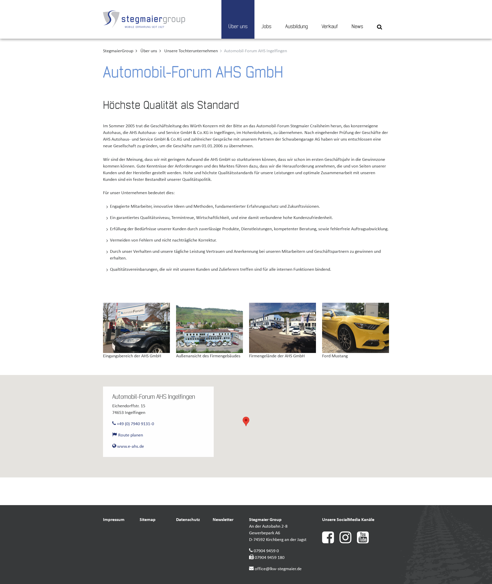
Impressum (114, 519)
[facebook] (331, 542)
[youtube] (365, 542)
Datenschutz (188, 519)
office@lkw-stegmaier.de (278, 569)
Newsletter (223, 519)
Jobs (266, 26)
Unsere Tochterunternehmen (191, 51)
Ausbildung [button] (296, 26)
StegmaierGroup (118, 51)
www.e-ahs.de (130, 446)
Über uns (148, 51)
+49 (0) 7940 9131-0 (135, 424)
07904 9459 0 (266, 551)
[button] (379, 19)
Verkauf (330, 26)
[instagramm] (348, 542)
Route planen (130, 435)
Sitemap (148, 519)
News (357, 26)
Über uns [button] (238, 26)
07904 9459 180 (269, 557)
